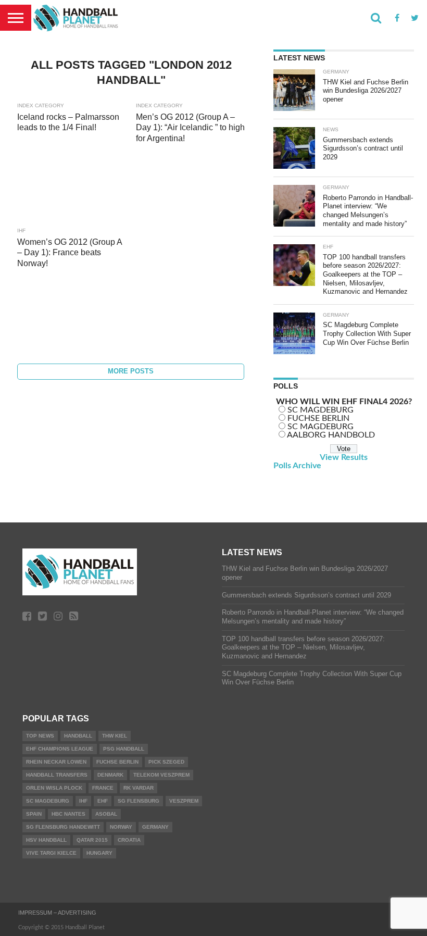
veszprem (183, 801)
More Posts (131, 371)
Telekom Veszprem (161, 775)
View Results (344, 457)
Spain (34, 814)
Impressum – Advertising (57, 912)
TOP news (40, 736)
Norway (121, 827)
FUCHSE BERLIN (318, 418)
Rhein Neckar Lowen (56, 762)
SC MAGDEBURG (320, 410)
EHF (102, 801)
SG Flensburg (138, 801)
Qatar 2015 (92, 840)
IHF (83, 801)
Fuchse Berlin (117, 762)
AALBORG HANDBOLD (331, 435)
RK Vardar (138, 788)
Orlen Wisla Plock (54, 788)
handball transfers (56, 775)
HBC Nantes (68, 814)
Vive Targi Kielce (51, 853)
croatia (129, 840)
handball (78, 736)
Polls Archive (297, 465)
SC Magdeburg (47, 801)
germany (155, 827)
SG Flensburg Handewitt (63, 827)
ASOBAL (106, 814)
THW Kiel (114, 736)
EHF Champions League (59, 749)
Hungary (99, 853)
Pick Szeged (166, 762)
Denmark (110, 775)
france (103, 788)
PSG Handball (123, 749)
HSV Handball (46, 840)
